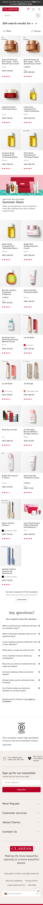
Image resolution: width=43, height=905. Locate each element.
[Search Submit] (38, 15)
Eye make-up (29, 699)
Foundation (6, 701)
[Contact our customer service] (38, 891)
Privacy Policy (31, 891)
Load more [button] (21, 599)
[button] (21, 627)
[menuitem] (27, 9)
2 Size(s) (27, 67)
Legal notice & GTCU (16, 895)
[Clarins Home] (10, 9)
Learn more (6, 744)
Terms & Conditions (13, 891)
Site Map (32, 895)
